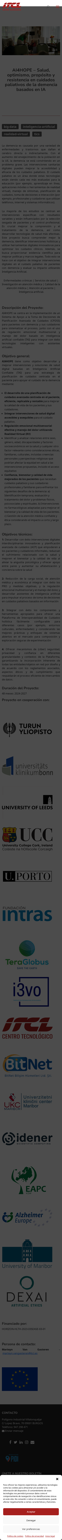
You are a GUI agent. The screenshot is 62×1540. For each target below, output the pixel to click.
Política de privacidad (34, 1536)
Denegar (31, 1520)
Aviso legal (50, 1536)
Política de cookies (15, 1536)
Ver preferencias (31, 1529)
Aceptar (31, 1511)
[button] (57, 1478)
